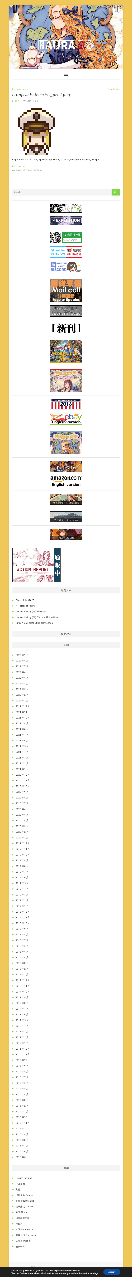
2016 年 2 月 (22, 1106)
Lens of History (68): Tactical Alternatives (37, 617)
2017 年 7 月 (22, 1009)
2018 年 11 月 (23, 917)
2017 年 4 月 (22, 1026)
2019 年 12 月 (23, 843)
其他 (18, 1189)
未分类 (19, 1223)
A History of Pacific (25, 606)
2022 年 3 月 (22, 689)
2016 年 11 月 (23, 1054)
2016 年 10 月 (23, 1060)
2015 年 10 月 (23, 1128)
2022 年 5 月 (22, 677)
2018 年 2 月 (22, 969)
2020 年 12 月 (23, 774)
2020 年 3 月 (22, 826)
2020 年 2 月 (22, 832)
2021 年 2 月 (22, 763)
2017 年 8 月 (22, 1003)
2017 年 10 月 (23, 991)
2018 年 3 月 (22, 963)
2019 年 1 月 (22, 906)
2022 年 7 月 (22, 666)
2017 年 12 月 (23, 980)
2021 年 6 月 (22, 740)
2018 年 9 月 (22, 929)
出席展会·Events (24, 1195)
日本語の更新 (22, 1218)
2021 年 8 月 (22, 729)
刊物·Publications (25, 1200)
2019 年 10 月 (23, 854)
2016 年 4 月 (22, 1094)
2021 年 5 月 (22, 746)
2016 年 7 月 (22, 1077)
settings (94, 1273)
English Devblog (24, 1178)
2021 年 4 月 (22, 752)
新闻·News (21, 1212)
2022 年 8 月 (22, 660)
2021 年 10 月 (23, 717)
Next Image (114, 89)
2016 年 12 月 (23, 1048)
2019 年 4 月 (22, 889)
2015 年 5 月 (22, 1157)
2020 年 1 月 (22, 837)
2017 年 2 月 (22, 1037)
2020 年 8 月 (22, 797)
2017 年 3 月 (22, 1031)
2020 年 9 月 (22, 792)
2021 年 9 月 (22, 723)
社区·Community (24, 1229)
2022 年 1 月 (22, 700)
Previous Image (20, 89)
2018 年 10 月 (23, 923)
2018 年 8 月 (22, 934)
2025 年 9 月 (22, 655)
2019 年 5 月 (22, 883)
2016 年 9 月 (22, 1066)
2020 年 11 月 (23, 780)
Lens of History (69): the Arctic (31, 611)
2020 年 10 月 (23, 786)
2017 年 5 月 (22, 1020)
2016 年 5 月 (22, 1088)
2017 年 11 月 (23, 986)
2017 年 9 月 (22, 997)
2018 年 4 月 (22, 957)
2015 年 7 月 (22, 1145)
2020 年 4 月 (22, 820)
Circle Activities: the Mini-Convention (34, 623)
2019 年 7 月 (22, 872)
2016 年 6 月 (22, 1083)
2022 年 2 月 (22, 695)
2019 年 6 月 (22, 877)
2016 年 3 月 (22, 1100)
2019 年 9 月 (22, 860)
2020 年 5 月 (22, 814)
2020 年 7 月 (22, 803)
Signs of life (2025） (26, 600)
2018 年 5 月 (22, 951)
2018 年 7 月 (22, 940)
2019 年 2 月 (22, 900)
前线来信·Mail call (25, 1206)
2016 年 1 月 (22, 1111)
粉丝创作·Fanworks (26, 1235)
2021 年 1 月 (22, 769)
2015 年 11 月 (23, 1123)
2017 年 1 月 (22, 1043)
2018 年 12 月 (23, 911)
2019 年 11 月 (23, 849)
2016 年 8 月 (22, 1071)
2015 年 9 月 (22, 1134)
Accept (111, 1271)
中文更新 (20, 1183)
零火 (17, 101)
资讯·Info (20, 1246)
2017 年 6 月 (22, 1014)
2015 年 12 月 (23, 1117)
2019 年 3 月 (22, 894)
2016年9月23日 (30, 101)
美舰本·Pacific (23, 1240)
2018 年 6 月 (22, 946)
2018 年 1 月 (22, 974)
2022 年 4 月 (22, 683)
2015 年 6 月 (22, 1151)
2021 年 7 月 (22, 735)
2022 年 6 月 (22, 672)
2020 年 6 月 (22, 809)
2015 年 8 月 (22, 1140)
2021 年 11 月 (23, 712)
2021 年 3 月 (22, 757)
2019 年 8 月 (22, 866)
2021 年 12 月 (23, 706)
